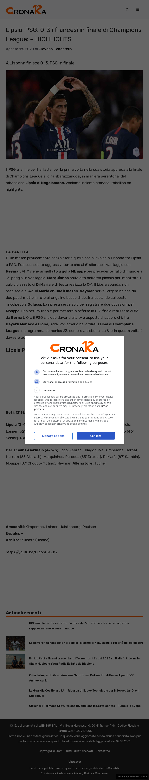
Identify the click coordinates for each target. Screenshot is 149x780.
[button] (74, 390)
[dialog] (74, 390)
